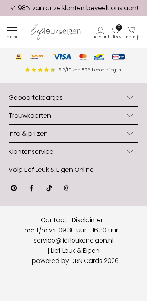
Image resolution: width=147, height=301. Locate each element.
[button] (101, 32)
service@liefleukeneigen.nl (73, 240)
